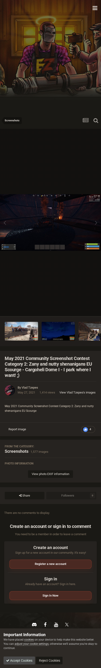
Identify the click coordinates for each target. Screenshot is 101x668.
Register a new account (50, 564)
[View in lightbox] (50, 222)
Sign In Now (50, 595)
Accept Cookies (20, 660)
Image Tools (82, 307)
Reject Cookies (49, 660)
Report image (17, 429)
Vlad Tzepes (30, 387)
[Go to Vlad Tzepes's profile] (10, 390)
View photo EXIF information (50, 474)
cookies (29, 639)
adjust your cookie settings (32, 644)
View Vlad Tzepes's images (77, 392)
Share (26, 495)
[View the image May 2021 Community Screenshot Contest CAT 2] (21, 331)
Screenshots (16, 451)
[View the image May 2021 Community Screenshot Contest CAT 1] (58, 331)
